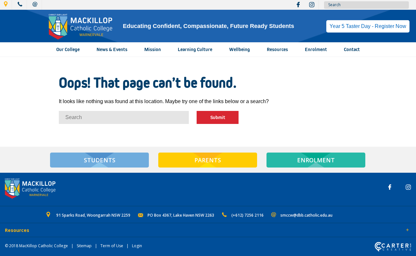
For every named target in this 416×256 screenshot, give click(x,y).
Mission (152, 49)
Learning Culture (195, 49)
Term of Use (111, 246)
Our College (68, 49)
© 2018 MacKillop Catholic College (36, 246)
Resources (277, 49)
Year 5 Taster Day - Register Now (368, 26)
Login (137, 246)
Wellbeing (239, 49)
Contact (352, 49)
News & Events (112, 49)
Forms (63, 230)
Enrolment (316, 49)
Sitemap (84, 246)
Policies (41, 230)
